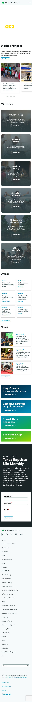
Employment (6, 633)
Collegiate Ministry (7, 586)
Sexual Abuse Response (9, 652)
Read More (5, 59)
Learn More (16, 36)
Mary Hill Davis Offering (9, 613)
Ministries (6, 571)
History (4, 563)
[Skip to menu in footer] (29, 2)
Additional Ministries (8, 598)
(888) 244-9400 (6, 694)
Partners (4, 567)
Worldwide (5, 617)
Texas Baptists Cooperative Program (15, 677)
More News (5, 377)
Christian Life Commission (10, 590)
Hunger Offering (7, 621)
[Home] (11, 2)
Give (13, 8)
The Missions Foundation (9, 609)
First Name (7, 496)
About (4, 540)
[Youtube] (21, 534)
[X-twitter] (11, 534)
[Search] (28, 665)
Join (19, 8)
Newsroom (5, 682)
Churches (5, 551)
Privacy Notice (6, 686)
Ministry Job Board (7, 629)
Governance (5, 548)
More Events (6, 320)
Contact (4, 690)
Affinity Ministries (7, 594)
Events (4, 636)
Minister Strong (6, 578)
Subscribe (8, 518)
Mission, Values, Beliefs (9, 544)
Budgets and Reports (8, 625)
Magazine (5, 644)
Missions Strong (7, 582)
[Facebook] (2, 534)
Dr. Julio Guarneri (7, 559)
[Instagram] (6, 534)
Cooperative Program (8, 605)
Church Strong (6, 575)
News (3, 640)
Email (6, 510)
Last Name (7, 503)
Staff (3, 555)
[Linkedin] (16, 534)
